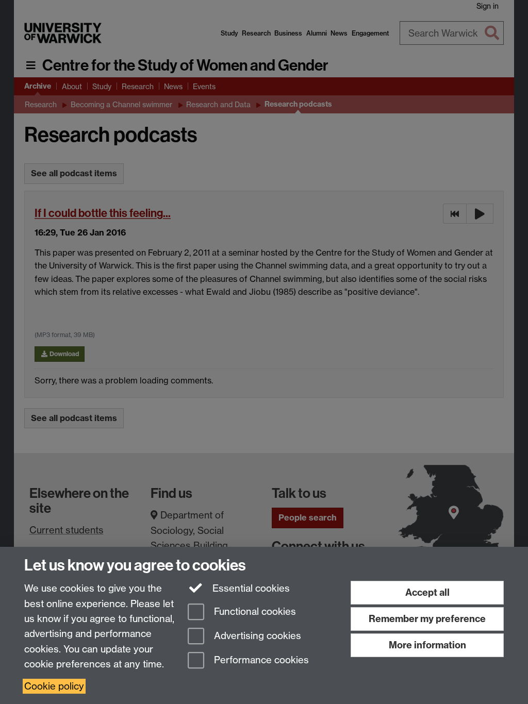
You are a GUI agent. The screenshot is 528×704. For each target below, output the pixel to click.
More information (427, 645)
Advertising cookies (256, 636)
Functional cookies (253, 612)
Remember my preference (427, 619)
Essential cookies (250, 588)
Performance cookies (260, 660)
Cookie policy (54, 686)
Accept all (427, 592)
